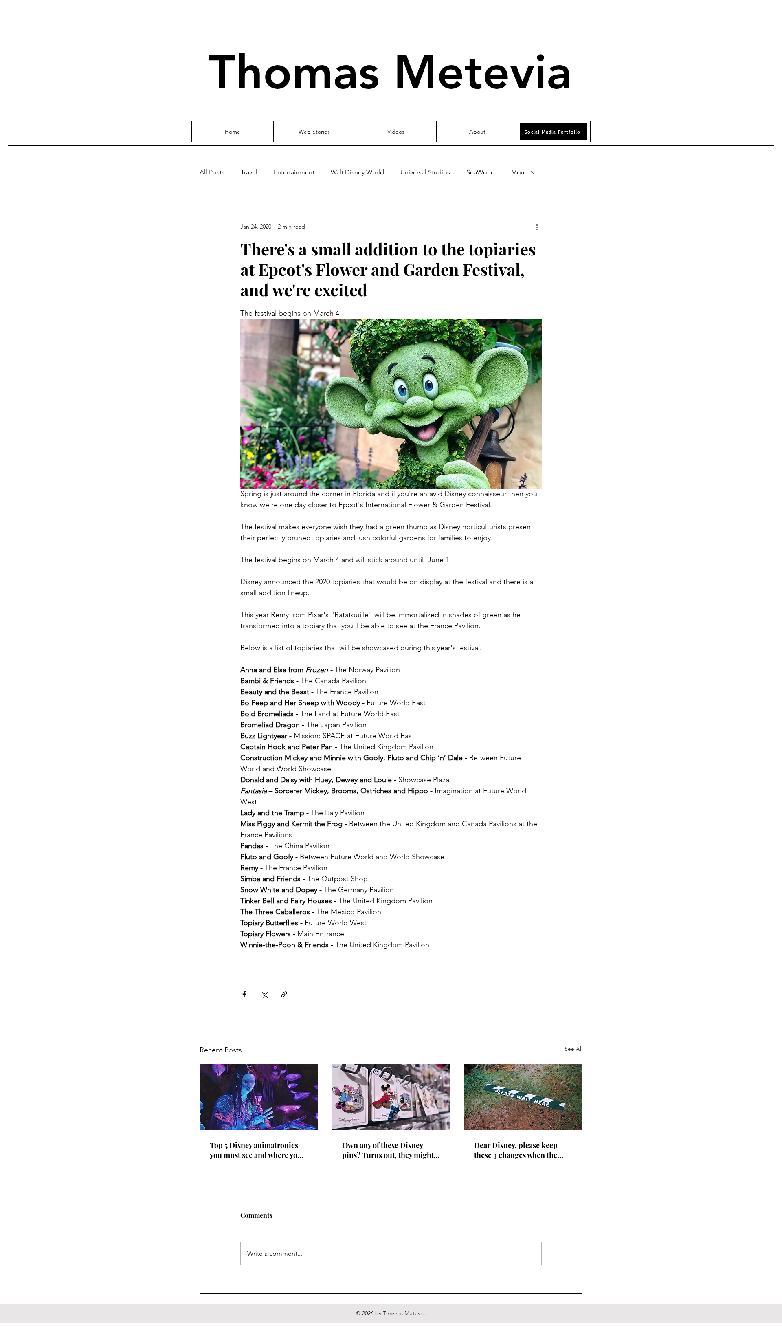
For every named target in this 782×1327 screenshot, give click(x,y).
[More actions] (537, 226)
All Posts (212, 172)
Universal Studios (425, 172)
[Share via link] (284, 994)
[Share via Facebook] (244, 994)
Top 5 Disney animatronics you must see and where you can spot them (256, 1150)
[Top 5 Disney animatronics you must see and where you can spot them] (259, 1097)
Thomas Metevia (390, 72)
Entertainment (294, 172)
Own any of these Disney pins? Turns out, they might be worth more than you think (388, 1150)
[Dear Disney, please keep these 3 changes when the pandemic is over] (523, 1097)
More (519, 172)
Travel (249, 172)
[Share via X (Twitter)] (264, 994)
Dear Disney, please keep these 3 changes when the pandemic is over (516, 1150)
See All (573, 1048)
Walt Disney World (357, 172)
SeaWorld (480, 172)
